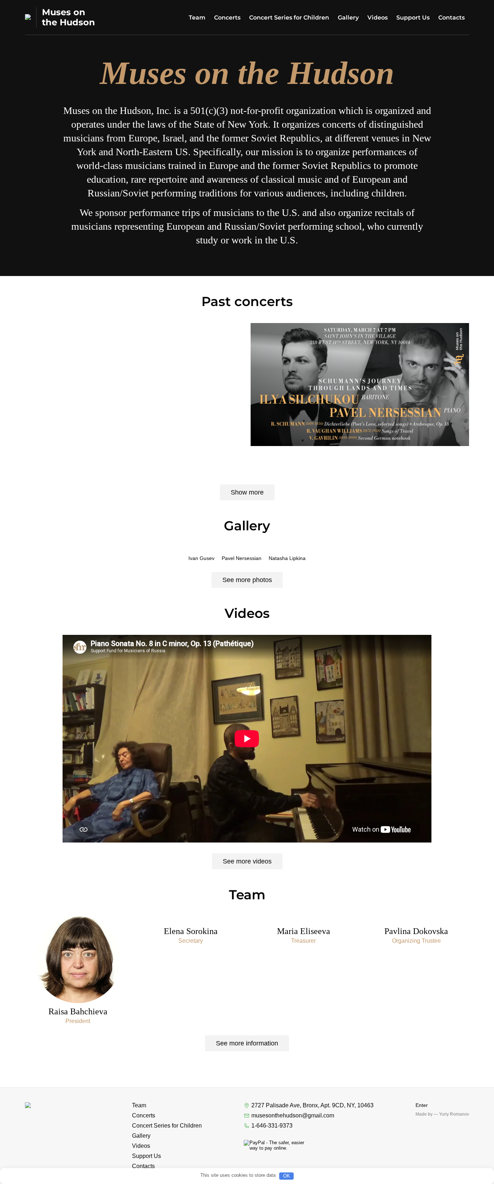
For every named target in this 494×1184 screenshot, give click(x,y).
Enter (422, 1105)
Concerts (227, 17)
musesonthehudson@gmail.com (292, 1115)
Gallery (348, 17)
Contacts (451, 17)
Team (197, 17)
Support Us (413, 17)
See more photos (247, 579)
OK (286, 1176)
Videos (377, 17)
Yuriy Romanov (454, 1114)
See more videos (247, 861)
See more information (247, 1043)
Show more (247, 492)
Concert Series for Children (289, 17)
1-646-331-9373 (272, 1126)
